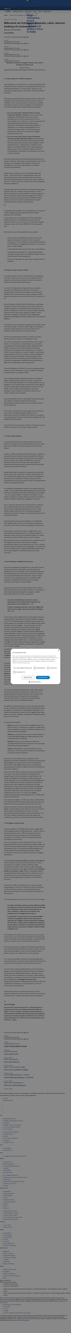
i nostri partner (20, 656)
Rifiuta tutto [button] (28, 677)
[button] (35, 682)
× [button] (58, 650)
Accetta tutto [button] (43, 677)
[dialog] (35, 666)
